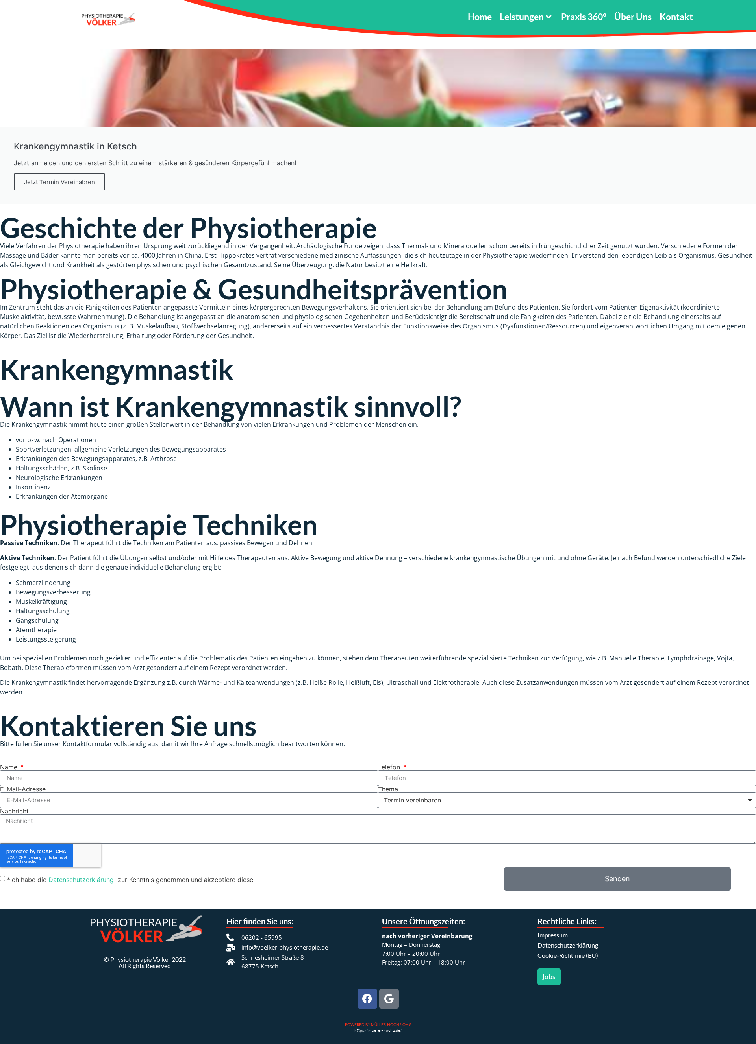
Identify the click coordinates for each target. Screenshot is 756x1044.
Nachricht (14, 811)
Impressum (552, 935)
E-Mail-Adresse (23, 789)
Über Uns (633, 16)
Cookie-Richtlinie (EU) (567, 955)
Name (9, 767)
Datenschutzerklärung (82, 880)
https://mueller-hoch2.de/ (378, 1030)
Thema (388, 789)
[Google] (389, 999)
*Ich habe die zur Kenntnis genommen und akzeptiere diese (130, 880)
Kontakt (676, 16)
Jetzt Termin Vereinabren (59, 182)
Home (480, 16)
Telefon (390, 767)
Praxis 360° (583, 16)
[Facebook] (367, 999)
